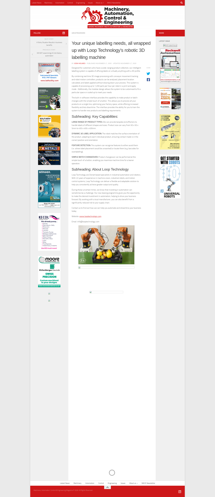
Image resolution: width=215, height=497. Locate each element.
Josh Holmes (79, 63)
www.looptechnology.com (90, 216)
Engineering (80, 3)
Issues (90, 3)
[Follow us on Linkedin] (63, 33)
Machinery (48, 3)
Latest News (36, 3)
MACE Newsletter (114, 3)
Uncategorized (78, 33)
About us (99, 3)
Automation (59, 3)
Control (70, 3)
